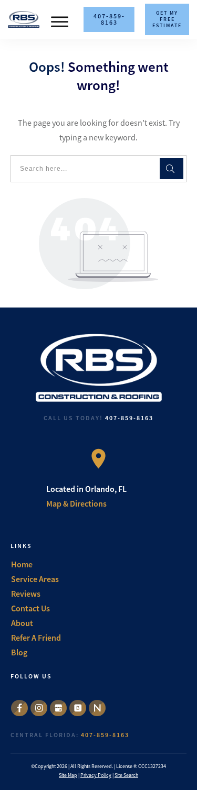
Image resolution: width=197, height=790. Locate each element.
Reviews (25, 593)
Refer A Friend (36, 637)
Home (22, 564)
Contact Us (30, 608)
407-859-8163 (129, 418)
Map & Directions (76, 503)
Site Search (126, 775)
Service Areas (35, 579)
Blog (19, 652)
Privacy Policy (95, 775)
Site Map (68, 775)
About (22, 623)
